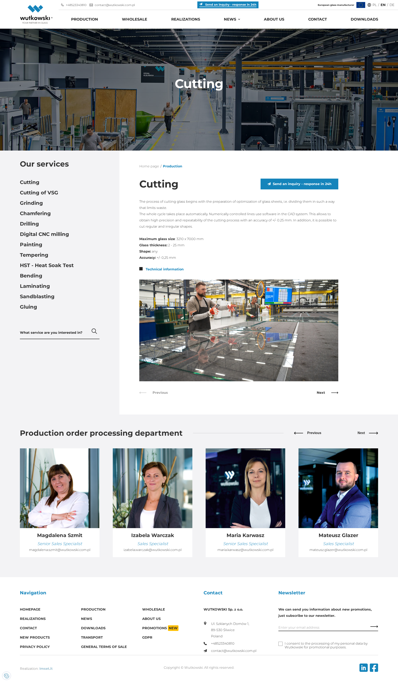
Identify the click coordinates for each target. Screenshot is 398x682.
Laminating (35, 286)
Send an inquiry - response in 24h (302, 184)
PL (375, 5)
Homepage (30, 609)
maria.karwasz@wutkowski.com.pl (153, 550)
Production (84, 19)
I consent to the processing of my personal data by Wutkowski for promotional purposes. (326, 645)
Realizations (185, 19)
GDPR (147, 637)
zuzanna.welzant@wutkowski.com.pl (338, 550)
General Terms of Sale (104, 647)
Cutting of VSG (39, 193)
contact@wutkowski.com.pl (115, 5)
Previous (314, 433)
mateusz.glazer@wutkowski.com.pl (245, 550)
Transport (92, 637)
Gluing (28, 307)
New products (35, 637)
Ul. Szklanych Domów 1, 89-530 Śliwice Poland (230, 630)
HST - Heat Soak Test (47, 265)
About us (274, 19)
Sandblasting (37, 296)
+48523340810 (76, 5)
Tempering (34, 255)
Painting (31, 245)
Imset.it (46, 669)
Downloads (364, 19)
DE (392, 5)
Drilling (29, 224)
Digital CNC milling (44, 234)
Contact (317, 19)
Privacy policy (35, 647)
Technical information (164, 269)
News (230, 19)
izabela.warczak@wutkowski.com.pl (60, 550)
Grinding (31, 203)
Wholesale (134, 19)
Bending (31, 276)
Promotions (160, 628)
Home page (149, 166)
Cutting (29, 182)
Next (321, 393)
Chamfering (35, 213)
